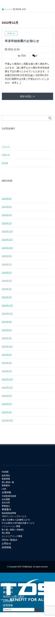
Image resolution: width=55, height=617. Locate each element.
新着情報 (6, 479)
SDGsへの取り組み (13, 596)
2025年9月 (7, 256)
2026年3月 (7, 223)
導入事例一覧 (8, 482)
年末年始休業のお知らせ (22, 41)
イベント (6, 146)
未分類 (5, 163)
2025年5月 (7, 272)
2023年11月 (7, 346)
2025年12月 (7, 231)
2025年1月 (7, 297)
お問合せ (6, 543)
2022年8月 (7, 396)
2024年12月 (7, 305)
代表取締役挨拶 (9, 496)
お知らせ (6, 154)
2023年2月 (7, 371)
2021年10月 (7, 420)
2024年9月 (7, 322)
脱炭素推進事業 (9, 513)
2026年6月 (7, 207)
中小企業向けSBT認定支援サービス (18, 523)
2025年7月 (7, 264)
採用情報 (6, 547)
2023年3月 (7, 363)
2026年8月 (7, 199)
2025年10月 (7, 248)
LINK (4, 489)
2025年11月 (7, 239)
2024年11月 (7, 313)
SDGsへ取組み (9, 540)
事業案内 (6, 485)
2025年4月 (7, 281)
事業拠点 (6, 506)
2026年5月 (7, 215)
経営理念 (6, 475)
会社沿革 (6, 502)
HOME (5, 472)
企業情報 (6, 492)
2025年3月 (7, 289)
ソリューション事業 (11, 526)
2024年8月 (7, 330)
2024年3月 (7, 338)
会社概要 (6, 499)
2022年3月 (7, 412)
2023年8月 (7, 355)
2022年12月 (7, 379)
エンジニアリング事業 (12, 536)
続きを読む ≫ (27, 96)
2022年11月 (7, 387)
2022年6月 (7, 404)
